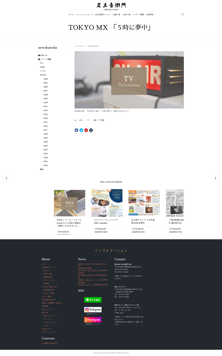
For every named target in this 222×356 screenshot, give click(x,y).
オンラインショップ (85, 14)
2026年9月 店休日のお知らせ (88, 271)
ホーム (71, 14)
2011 (46, 106)
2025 (46, 161)
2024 (46, 158)
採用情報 (150, 14)
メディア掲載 (139, 14)
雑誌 (42, 169)
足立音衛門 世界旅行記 (49, 343)
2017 (46, 130)
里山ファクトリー (48, 309)
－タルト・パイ (47, 326)
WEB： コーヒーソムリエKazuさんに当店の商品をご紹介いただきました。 (69, 223)
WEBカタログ (46, 329)
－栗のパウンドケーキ (49, 316)
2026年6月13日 (138, 232)
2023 (46, 154)
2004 (46, 79)
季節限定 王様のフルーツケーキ (89, 280)
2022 (46, 150)
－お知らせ (45, 271)
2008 (46, 95)
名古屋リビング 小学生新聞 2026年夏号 (143, 221)
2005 (46, 83)
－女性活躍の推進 (48, 290)
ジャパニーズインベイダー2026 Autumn (106, 221)
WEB (42, 67)
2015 (46, 122)
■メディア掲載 (99, 120)
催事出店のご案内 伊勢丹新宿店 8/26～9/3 (92, 265)
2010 (80, 120)
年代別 (43, 75)
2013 (46, 114)
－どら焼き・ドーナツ (49, 322)
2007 (46, 91)
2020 (46, 142)
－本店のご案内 (47, 274)
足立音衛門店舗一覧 (49, 300)
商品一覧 (127, 14)
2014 (46, 118)
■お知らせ (42, 55)
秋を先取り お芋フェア (85, 285)
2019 (46, 138)
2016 (46, 126)
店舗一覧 (117, 14)
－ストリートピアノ (49, 280)
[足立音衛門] (111, 5)
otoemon (79, 46)
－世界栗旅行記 (47, 277)
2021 (46, 146)
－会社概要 (45, 283)
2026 (46, 165)
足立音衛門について (102, 14)
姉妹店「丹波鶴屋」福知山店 (52, 303)
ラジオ (43, 71)
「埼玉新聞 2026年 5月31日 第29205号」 (180, 221)
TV (88, 120)
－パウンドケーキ (48, 319)
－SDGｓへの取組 (48, 293)
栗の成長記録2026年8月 (86, 275)
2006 (46, 87)
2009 (46, 99)
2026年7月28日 (101, 232)
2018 (46, 134)
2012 (46, 110)
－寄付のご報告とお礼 (49, 287)
